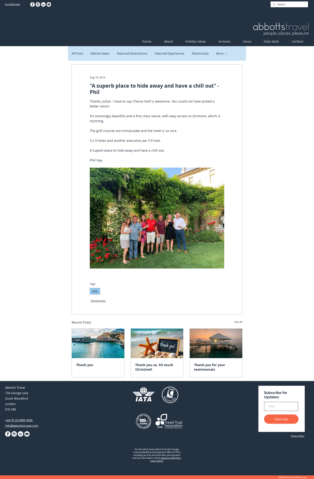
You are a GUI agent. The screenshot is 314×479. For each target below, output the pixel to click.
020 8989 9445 (12, 4)
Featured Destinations (132, 53)
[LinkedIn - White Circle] (43, 4)
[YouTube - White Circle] (49, 4)
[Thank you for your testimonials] (216, 343)
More (219, 53)
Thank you (84, 365)
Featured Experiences (169, 53)
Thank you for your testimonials (209, 367)
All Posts (77, 53)
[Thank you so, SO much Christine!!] (157, 343)
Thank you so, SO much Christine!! (154, 367)
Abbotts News (100, 53)
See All (238, 322)
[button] (173, 41)
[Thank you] (98, 343)
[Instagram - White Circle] (38, 4)
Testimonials (200, 53)
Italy (95, 291)
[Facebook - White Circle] (32, 4)
